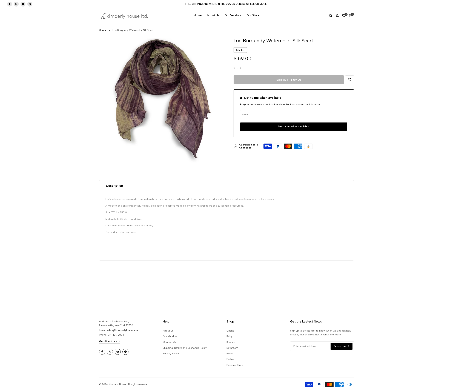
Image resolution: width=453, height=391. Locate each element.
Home (102, 30)
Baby (229, 336)
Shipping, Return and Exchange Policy (185, 347)
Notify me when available (293, 126)
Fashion (230, 359)
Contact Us (169, 342)
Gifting (230, 330)
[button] (349, 79)
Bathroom (232, 347)
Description (114, 186)
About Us (168, 330)
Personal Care (234, 365)
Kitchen (230, 342)
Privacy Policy (171, 353)
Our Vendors (170, 336)
